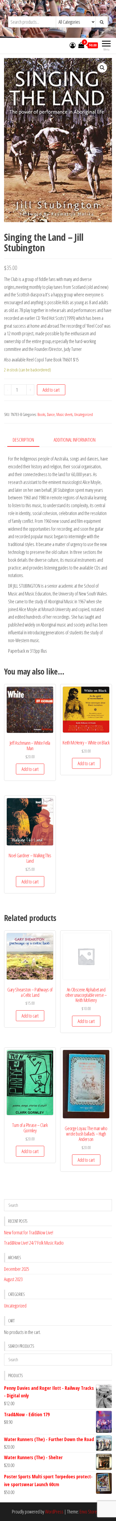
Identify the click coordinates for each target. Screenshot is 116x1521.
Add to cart (51, 390)
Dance (51, 414)
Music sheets (64, 414)
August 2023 (13, 1279)
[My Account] (73, 45)
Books (41, 414)
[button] (102, 68)
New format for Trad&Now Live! (28, 1232)
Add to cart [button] (30, 769)
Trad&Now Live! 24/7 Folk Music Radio (34, 1242)
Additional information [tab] (74, 439)
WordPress (54, 1511)
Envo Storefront (92, 1511)
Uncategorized (83, 414)
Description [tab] (23, 439)
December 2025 (16, 1269)
